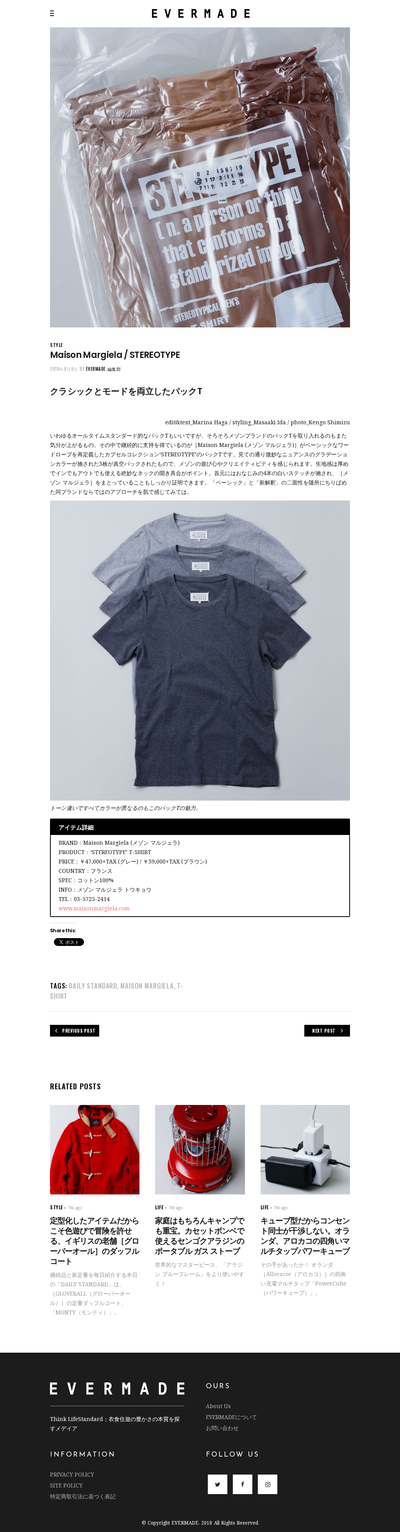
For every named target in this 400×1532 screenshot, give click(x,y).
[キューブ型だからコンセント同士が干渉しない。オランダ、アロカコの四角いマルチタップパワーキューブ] (305, 1149)
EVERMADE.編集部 (103, 369)
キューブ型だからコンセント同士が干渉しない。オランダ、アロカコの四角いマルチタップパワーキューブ (305, 1236)
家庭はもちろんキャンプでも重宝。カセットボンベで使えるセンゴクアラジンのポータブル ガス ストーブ (199, 1236)
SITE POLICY (66, 1485)
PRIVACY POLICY (72, 1474)
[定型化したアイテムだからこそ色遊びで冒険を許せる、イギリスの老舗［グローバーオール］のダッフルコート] (94, 1149)
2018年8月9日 (64, 369)
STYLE (56, 344)
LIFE (159, 1207)
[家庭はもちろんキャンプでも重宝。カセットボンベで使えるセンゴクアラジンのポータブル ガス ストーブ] (200, 1149)
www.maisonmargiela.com (94, 908)
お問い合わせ (222, 1428)
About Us (218, 1406)
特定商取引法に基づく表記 (83, 1496)
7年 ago (75, 1207)
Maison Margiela (147, 985)
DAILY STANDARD (93, 985)
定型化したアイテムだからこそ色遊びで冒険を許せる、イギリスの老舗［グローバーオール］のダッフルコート (94, 1241)
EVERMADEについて (231, 1417)
